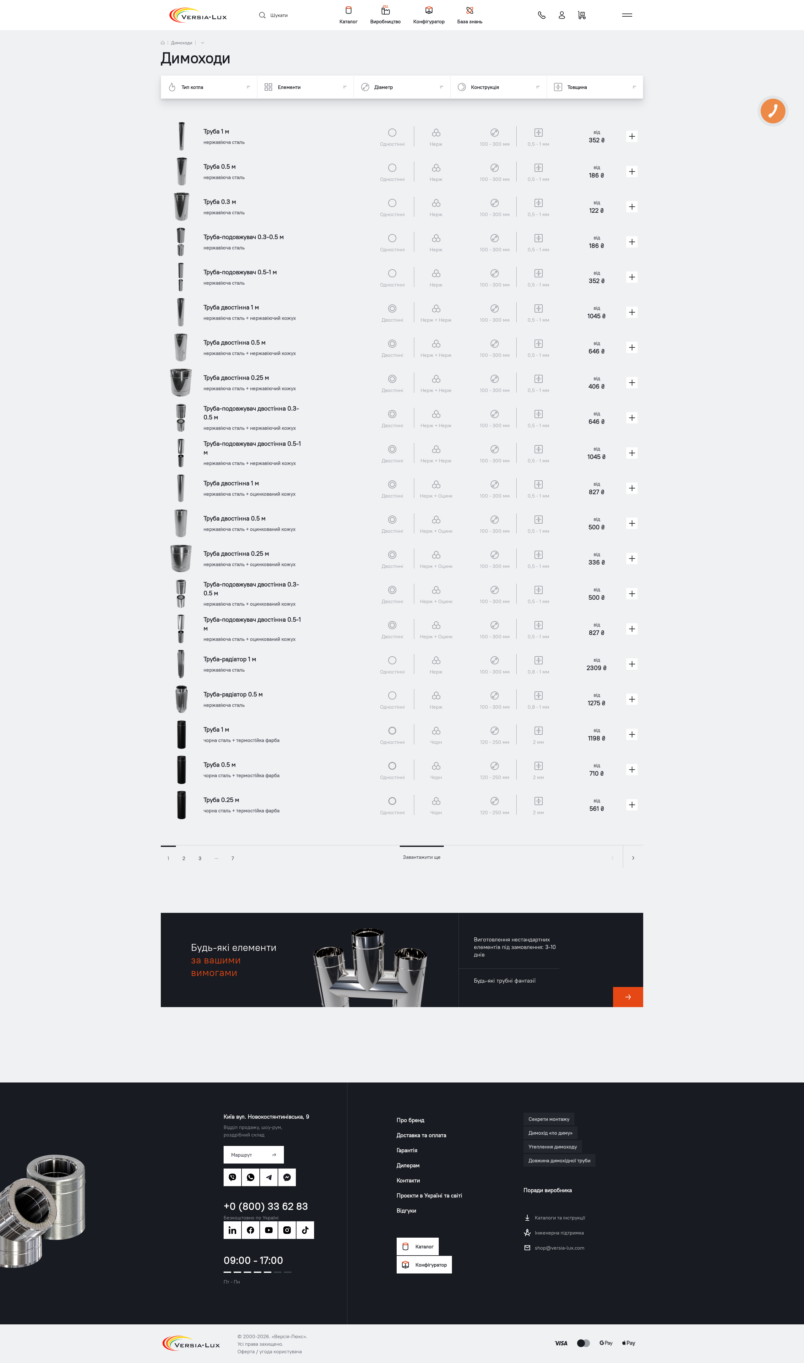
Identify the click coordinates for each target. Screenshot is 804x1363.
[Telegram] (269, 1177)
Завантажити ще (422, 857)
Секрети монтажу (549, 1119)
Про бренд (410, 1120)
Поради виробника (548, 1190)
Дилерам (408, 1165)
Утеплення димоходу (553, 1146)
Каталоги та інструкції (560, 1217)
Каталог (425, 1246)
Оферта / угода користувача (269, 1351)
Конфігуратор (431, 1265)
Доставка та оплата (421, 1135)
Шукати (279, 15)
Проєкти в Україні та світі (429, 1195)
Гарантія (407, 1150)
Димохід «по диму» (551, 1133)
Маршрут (241, 1155)
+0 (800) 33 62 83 (266, 1206)
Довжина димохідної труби (559, 1160)
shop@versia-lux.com (559, 1248)
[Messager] (287, 1177)
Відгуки (406, 1210)
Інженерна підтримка (559, 1232)
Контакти (408, 1180)
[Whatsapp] (250, 1177)
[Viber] (232, 1177)
